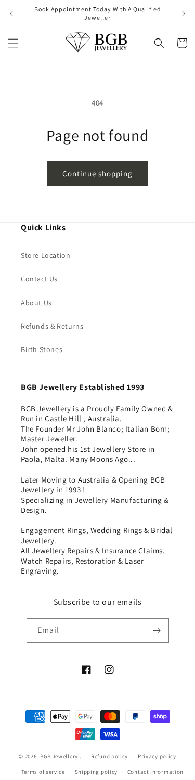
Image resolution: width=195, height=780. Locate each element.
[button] (13, 43)
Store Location (45, 255)
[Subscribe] (157, 630)
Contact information (155, 771)
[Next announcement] (183, 13)
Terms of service (43, 771)
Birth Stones (41, 349)
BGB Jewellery (59, 755)
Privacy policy (157, 756)
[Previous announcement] (11, 13)
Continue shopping (97, 173)
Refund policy (109, 756)
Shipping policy (96, 771)
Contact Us (39, 278)
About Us (36, 302)
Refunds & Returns (52, 326)
